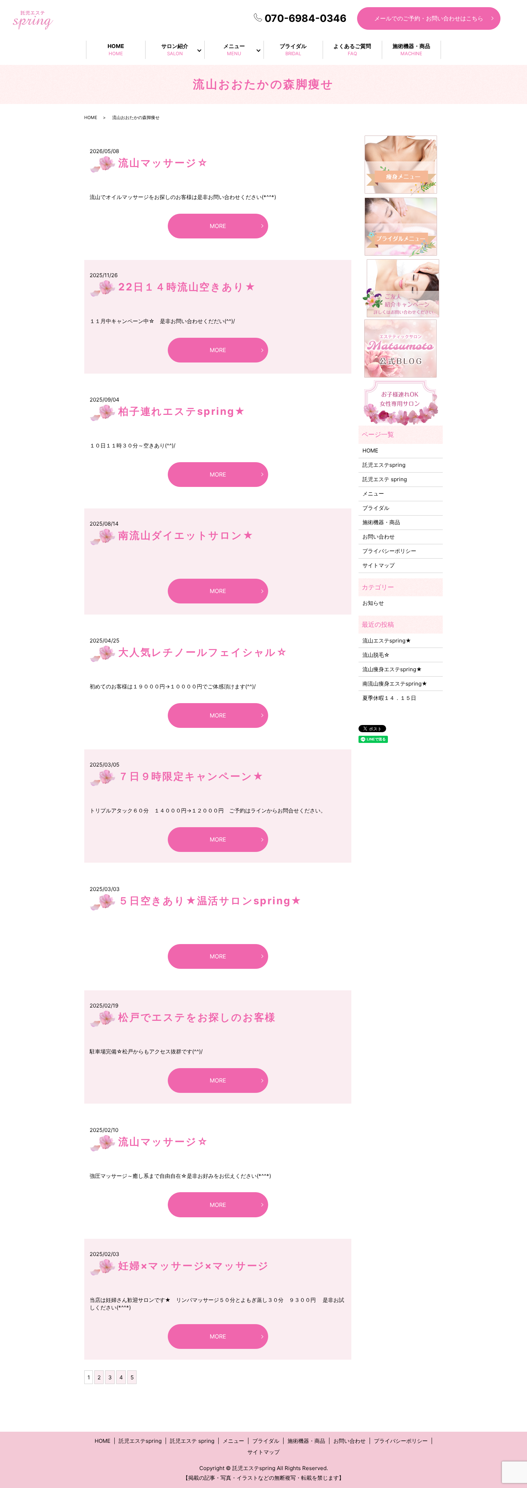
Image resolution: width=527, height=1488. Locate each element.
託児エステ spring (384, 479)
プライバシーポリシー (389, 551)
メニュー (234, 50)
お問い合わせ (378, 536)
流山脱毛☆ (376, 654)
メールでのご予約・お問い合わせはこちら (428, 18)
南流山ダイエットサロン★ (186, 535)
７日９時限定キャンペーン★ (191, 776)
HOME (116, 50)
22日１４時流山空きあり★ (187, 287)
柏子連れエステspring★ (182, 411)
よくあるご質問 (352, 50)
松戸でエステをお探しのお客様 (197, 1017)
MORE (218, 225)
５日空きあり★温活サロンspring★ (210, 901)
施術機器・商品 (411, 50)
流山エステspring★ (386, 640)
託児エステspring (383, 464)
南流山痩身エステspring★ (394, 683)
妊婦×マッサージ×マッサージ (193, 1266)
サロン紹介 (174, 50)
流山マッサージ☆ (163, 163)
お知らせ (373, 603)
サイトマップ (378, 565)
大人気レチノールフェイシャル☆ (203, 652)
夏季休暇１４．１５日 (389, 698)
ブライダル (293, 50)
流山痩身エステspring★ (392, 669)
